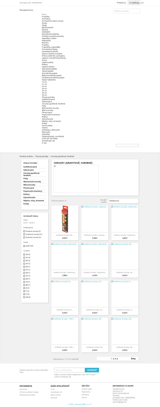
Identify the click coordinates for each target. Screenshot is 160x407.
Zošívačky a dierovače (51, 130)
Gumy (44, 60)
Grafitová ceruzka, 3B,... (95, 347)
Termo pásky (47, 125)
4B (28, 266)
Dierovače (46, 132)
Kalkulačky (46, 40)
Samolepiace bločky (50, 51)
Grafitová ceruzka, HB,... (65, 235)
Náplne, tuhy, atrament (51, 121)
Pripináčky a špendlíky (51, 47)
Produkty (46, 16)
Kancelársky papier (50, 73)
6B (28, 279)
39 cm (44, 95)
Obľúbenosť (123, 201)
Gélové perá (47, 101)
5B (28, 273)
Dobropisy (85, 395)
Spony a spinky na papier (52, 53)
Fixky (44, 106)
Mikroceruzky (47, 110)
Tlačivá (44, 127)
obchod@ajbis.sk (120, 402)
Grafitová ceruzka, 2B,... (125, 272)
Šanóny (45, 29)
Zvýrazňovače (47, 119)
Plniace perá (47, 112)
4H (28, 270)
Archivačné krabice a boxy (52, 21)
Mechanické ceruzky (50, 108)
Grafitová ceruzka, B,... (65, 310)
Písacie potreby (48, 97)
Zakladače (46, 32)
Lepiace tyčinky (48, 66)
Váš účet (86, 386)
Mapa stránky (56, 395)
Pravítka (45, 45)
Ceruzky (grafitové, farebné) (53, 104)
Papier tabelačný (49, 80)
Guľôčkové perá (48, 99)
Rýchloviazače (47, 27)
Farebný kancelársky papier (53, 77)
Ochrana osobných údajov (29, 392)
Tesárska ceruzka (33, 237)
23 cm (44, 86)
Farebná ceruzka (33, 231)
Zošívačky (46, 134)
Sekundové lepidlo (49, 69)
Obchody (54, 398)
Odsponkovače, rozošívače (53, 136)
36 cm (44, 93)
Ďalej (134, 359)
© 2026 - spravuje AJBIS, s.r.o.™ (80, 404)
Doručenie (23, 389)
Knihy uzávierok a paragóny (53, 56)
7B (28, 282)
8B (28, 285)
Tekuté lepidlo (47, 71)
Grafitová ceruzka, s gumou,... (95, 235)
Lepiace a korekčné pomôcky (54, 58)
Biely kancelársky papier (52, 75)
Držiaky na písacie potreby (53, 36)
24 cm (44, 88)
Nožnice (45, 43)
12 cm (44, 82)
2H (28, 257)
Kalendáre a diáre (49, 38)
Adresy (84, 397)
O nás (44, 143)
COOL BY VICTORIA (49, 138)
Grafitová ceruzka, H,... (125, 310)
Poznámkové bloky (49, 49)
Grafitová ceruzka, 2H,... (95, 310)
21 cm (44, 84)
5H (28, 276)
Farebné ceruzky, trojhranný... (125, 235)
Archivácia (46, 19)
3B (28, 260)
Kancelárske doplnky (50, 34)
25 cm (44, 90)
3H (28, 263)
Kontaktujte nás (48, 141)
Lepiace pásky (47, 62)
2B (28, 254)
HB (28, 297)
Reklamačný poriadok (27, 395)
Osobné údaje (87, 389)
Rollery (45, 64)
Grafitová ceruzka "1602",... (65, 347)
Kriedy (44, 123)
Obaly (44, 25)
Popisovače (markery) (51, 114)
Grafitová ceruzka (34, 234)
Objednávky (86, 392)
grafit (29, 246)
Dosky (44, 23)
